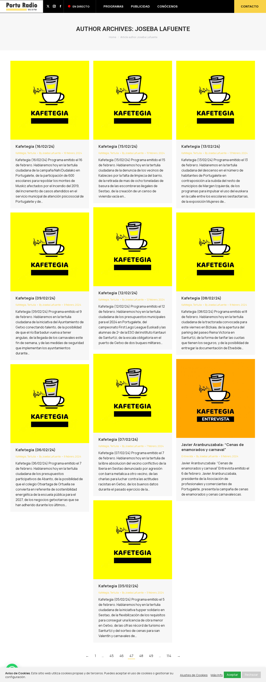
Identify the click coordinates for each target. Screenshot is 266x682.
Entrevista (187, 456)
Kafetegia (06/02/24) (35, 449)
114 (169, 655)
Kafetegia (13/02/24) (200, 146)
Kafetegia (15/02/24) (118, 146)
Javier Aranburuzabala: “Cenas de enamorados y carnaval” (212, 447)
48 (141, 655)
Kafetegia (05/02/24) (118, 585)
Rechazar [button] (251, 675)
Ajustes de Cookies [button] (194, 675)
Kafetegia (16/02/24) (35, 146)
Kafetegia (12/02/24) (118, 292)
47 (131, 655)
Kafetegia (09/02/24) (35, 298)
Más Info (217, 675)
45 (112, 655)
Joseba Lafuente (162, 28)
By (50, 153)
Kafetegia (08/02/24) (201, 298)
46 (121, 655)
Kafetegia (21, 153)
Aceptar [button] (232, 675)
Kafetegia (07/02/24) (118, 439)
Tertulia (31, 153)
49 (151, 655)
